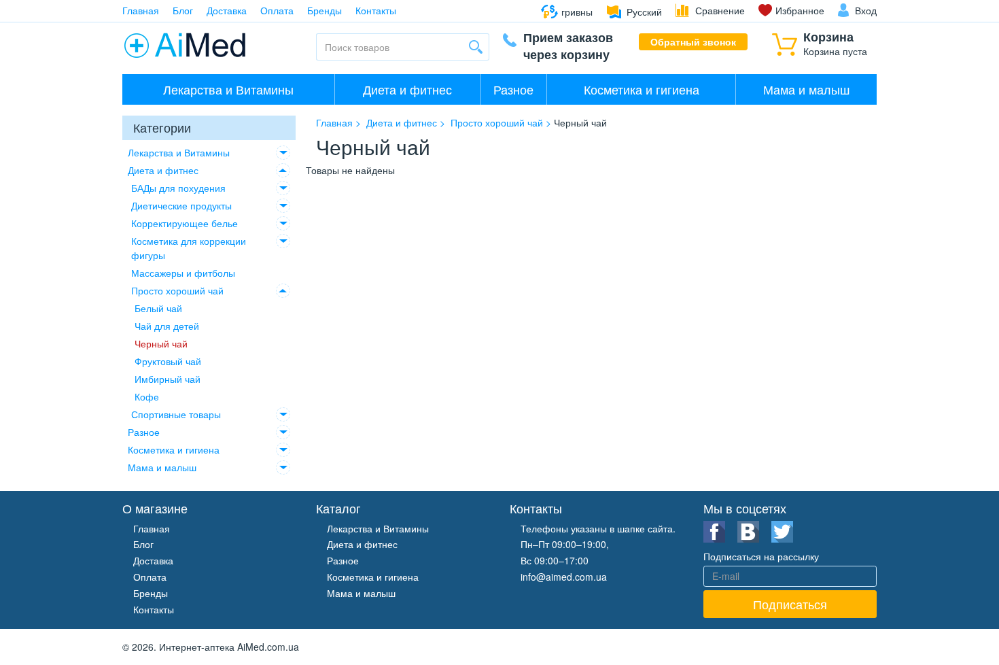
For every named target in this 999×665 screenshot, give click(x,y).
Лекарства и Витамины (228, 89)
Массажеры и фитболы (183, 272)
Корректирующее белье (184, 223)
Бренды (324, 10)
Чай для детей (167, 325)
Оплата (277, 10)
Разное (513, 89)
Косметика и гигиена (641, 89)
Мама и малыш (806, 89)
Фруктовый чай (168, 361)
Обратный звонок (693, 41)
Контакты (375, 10)
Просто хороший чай (177, 290)
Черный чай (161, 343)
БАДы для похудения (178, 187)
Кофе (147, 396)
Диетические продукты (181, 205)
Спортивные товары (176, 414)
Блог (183, 10)
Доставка (227, 10)
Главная (140, 10)
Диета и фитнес (407, 89)
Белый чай (158, 308)
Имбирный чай (167, 379)
